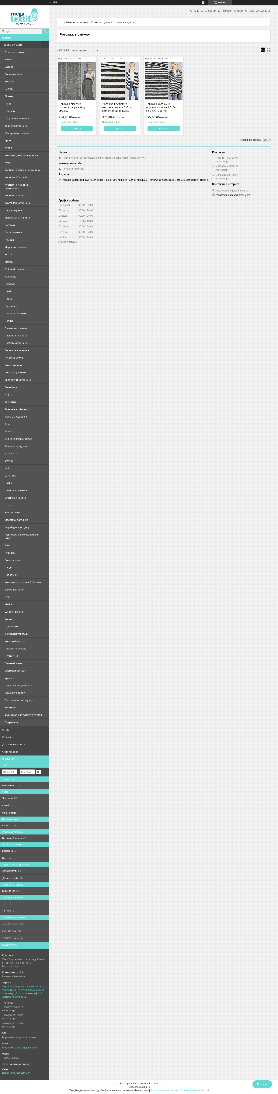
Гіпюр (8, 103)
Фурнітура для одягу (17, 527)
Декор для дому (14, 589)
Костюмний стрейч (16, 177)
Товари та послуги (77, 22)
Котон (8, 162)
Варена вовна (13, 74)
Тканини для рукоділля (18, 438)
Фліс (7, 468)
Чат (265, 1084)
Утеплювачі (12, 453)
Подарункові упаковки (18, 685)
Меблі (8, 604)
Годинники (11, 626)
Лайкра (9, 239)
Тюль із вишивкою (16, 416)
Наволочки (11, 574)
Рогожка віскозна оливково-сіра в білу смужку (72, 107)
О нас (5, 729)
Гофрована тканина (17, 118)
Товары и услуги (12, 44)
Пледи (8, 567)
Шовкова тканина (16, 490)
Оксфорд (10, 284)
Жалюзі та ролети (15, 692)
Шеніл (8, 291)
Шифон (9, 483)
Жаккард (10, 276)
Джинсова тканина (16, 125)
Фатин (9, 461)
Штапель (10, 475)
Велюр (9, 89)
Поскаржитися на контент (164, 1090)
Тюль (8, 431)
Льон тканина (13, 232)
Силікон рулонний (15, 372)
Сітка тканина (13, 365)
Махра (9, 261)
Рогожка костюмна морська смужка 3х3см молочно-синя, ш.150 (117, 107)
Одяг (7, 597)
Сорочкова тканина (17, 350)
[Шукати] (45, 31)
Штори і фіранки (14, 611)
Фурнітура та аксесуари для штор (22, 536)
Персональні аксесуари (19, 700)
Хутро (8, 254)
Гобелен (10, 111)
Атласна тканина (15, 52)
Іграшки (9, 678)
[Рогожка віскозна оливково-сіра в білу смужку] (76, 81)
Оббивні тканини (15, 269)
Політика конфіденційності (194, 1090)
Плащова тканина (16, 335)
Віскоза (9, 96)
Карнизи (10, 619)
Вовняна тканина (15, 497)
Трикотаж (10, 402)
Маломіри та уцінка (16, 519)
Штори (9, 505)
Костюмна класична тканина (22, 170)
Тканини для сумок (16, 446)
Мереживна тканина (17, 217)
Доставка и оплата (13, 744)
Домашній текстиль (16, 633)
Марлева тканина (15, 247)
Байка (8, 59)
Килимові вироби (15, 641)
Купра (8, 148)
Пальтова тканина (16, 328)
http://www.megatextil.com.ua (19, 1037)
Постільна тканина (16, 343)
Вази (8, 545)
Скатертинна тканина (18, 379)
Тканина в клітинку (16, 409)
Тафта (8, 394)
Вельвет (10, 81)
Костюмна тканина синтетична (16, 186)
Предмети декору (15, 648)
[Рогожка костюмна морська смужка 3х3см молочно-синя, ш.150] (120, 81)
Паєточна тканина (16, 313)
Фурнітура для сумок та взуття (23, 715)
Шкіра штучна (13, 210)
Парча (8, 298)
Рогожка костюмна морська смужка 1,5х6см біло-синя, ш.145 (161, 107)
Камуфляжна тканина (18, 203)
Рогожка (10, 225)
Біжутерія (10, 707)
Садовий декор (14, 663)
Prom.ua (157, 1083)
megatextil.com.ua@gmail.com (19, 1047)
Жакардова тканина (17, 133)
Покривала (11, 722)
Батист (9, 66)
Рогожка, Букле (14, 357)
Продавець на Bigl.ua (139, 1087)
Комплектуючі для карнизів (21, 155)
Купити (76, 128)
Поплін (9, 320)
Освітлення (11, 656)
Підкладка (11, 306)
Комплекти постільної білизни (23, 582)
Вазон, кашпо (13, 560)
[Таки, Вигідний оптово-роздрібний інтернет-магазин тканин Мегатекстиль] (24, 15)
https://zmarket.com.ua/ (16, 1072)
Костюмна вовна (15, 195)
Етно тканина (13, 512)
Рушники (10, 552)
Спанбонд (11, 387)
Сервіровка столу (15, 670)
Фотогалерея (10, 751)
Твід (7, 424)
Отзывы (7, 737)
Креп (8, 140)
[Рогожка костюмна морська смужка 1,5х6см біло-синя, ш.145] (163, 81)
